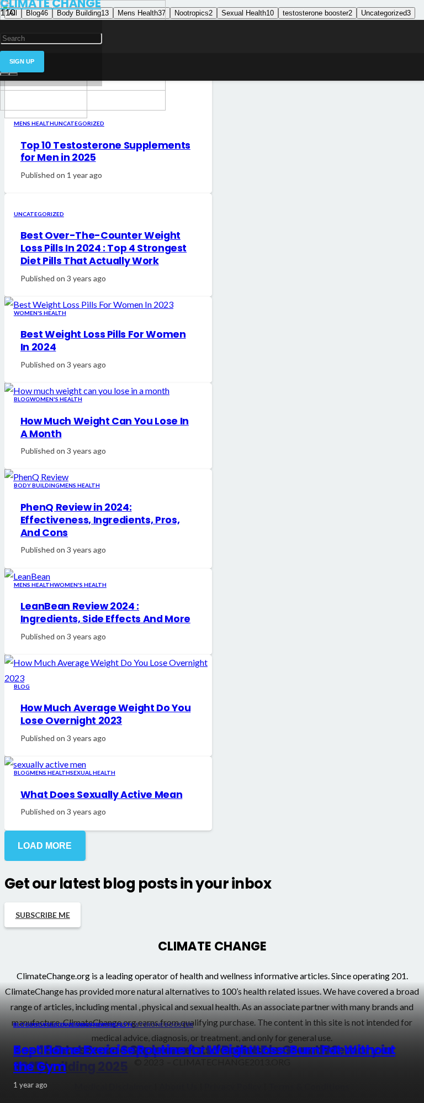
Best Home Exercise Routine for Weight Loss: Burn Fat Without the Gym (204, 1058)
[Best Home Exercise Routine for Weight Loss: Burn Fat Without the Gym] (83, 107)
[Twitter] (106, 20)
